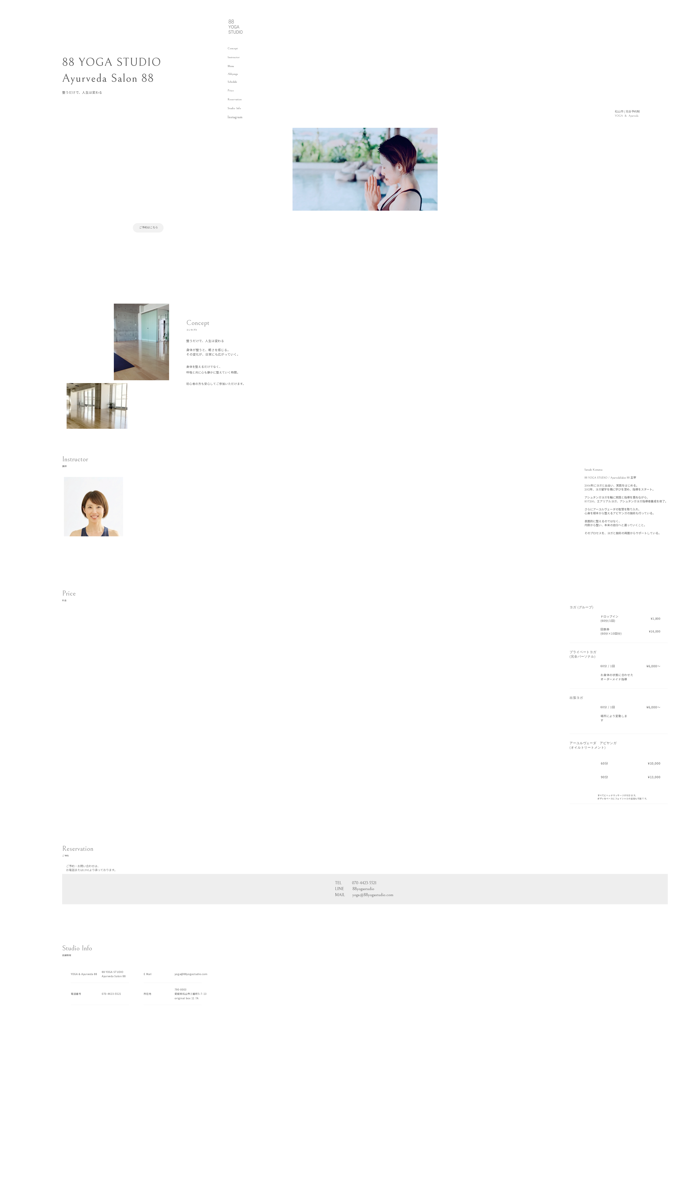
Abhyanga (233, 74)
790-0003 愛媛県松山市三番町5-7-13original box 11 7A (191, 994)
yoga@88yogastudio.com (191, 974)
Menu (231, 66)
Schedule (232, 81)
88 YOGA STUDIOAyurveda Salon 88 (114, 974)
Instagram (235, 117)
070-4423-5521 (111, 993)
